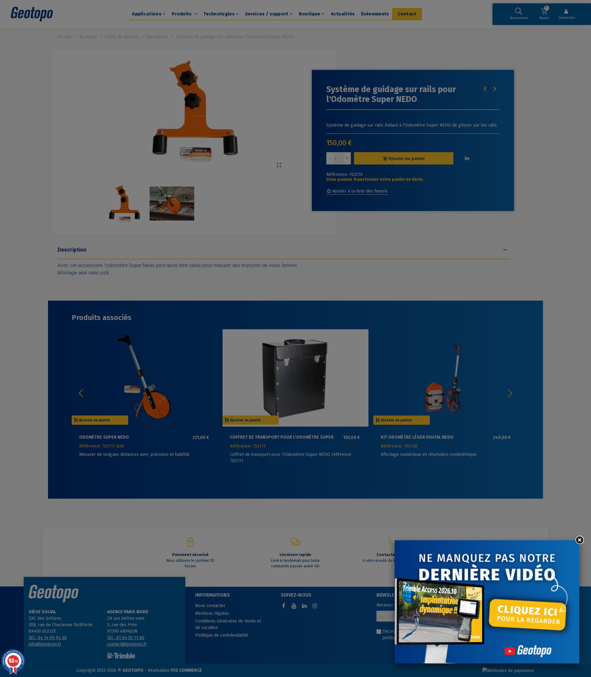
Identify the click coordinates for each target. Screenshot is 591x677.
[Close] (579, 540)
